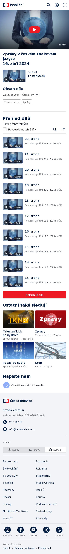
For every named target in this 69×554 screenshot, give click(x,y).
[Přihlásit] (57, 5)
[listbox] (34, 450)
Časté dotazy (44, 511)
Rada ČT (41, 490)
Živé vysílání (10, 468)
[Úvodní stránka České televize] (18, 401)
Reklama (41, 468)
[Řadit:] (63, 129)
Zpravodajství (11, 102)
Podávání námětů (46, 504)
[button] (34, 29)
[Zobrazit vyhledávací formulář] (49, 5)
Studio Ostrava (45, 482)
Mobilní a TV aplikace (15, 511)
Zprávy (27, 102)
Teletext (8, 482)
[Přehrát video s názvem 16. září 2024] (34, 29)
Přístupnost (44, 548)
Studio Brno (43, 475)
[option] (13, 449)
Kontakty (41, 518)
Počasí (7, 497)
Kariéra (40, 497)
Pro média (42, 461)
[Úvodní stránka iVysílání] (13, 5)
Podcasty (8, 490)
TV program (10, 461)
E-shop (7, 504)
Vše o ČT (8, 518)
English (6, 548)
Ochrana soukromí (24, 548)
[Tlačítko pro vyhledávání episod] (55, 129)
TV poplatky (10, 475)
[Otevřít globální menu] (65, 5)
